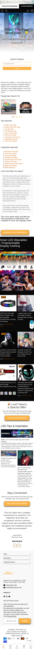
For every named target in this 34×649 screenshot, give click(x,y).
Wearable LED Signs (11, 151)
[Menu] (2, 11)
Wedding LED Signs (11, 157)
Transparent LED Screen (12, 137)
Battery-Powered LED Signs (14, 163)
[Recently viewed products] (31, 322)
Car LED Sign (9, 129)
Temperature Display (11, 139)
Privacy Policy (11, 616)
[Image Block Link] (17, 271)
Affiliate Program (9, 6)
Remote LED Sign (10, 135)
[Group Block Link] (17, 32)
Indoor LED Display (11, 133)
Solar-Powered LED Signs (13, 159)
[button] (32, 330)
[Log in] (28, 11)
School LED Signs (10, 155)
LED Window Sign (10, 131)
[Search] (6, 11)
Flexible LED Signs (11, 161)
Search (17, 68)
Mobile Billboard (10, 167)
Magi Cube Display (11, 165)
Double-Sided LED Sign (12, 127)
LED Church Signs (11, 153)
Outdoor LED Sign (10, 125)
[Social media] (31, 326)
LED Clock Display (11, 141)
